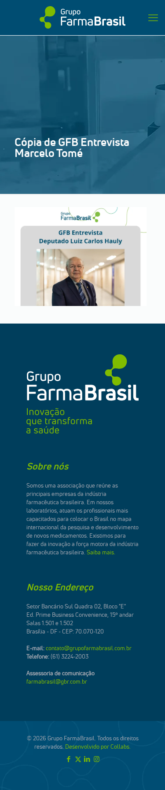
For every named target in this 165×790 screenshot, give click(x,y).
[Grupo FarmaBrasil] (82, 17)
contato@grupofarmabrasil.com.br (89, 648)
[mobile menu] (153, 17)
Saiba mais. (101, 552)
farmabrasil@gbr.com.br (56, 681)
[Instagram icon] (96, 759)
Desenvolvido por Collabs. (98, 746)
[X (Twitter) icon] (78, 759)
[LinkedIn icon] (87, 759)
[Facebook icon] (69, 759)
